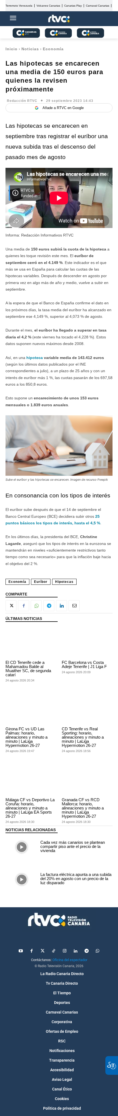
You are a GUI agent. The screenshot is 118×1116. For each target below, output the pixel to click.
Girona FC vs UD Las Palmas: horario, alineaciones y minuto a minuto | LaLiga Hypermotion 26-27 (26, 737)
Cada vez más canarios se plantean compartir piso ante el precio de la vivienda (72, 846)
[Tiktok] (53, 951)
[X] (10, 605)
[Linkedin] (61, 605)
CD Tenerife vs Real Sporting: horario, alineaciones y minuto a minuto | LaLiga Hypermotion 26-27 (83, 737)
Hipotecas (64, 582)
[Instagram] (64, 951)
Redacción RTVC (22, 100)
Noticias (30, 49)
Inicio (11, 49)
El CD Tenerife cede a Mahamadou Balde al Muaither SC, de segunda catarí (28, 668)
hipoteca (34, 357)
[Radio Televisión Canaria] (59, 919)
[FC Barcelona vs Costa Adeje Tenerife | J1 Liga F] (87, 642)
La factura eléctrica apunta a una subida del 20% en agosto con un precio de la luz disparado (75, 878)
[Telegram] (48, 605)
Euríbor (40, 582)
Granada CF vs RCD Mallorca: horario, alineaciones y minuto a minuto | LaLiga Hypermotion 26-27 (83, 808)
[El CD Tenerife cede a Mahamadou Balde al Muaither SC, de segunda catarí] (30, 642)
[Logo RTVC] (59, 18)
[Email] (74, 605)
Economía (53, 49)
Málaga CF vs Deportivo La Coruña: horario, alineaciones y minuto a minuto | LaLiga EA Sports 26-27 (30, 808)
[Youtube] (20, 951)
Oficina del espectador (69, 960)
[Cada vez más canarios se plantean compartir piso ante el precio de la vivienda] (21, 847)
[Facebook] (23, 605)
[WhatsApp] (36, 605)
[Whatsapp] (97, 951)
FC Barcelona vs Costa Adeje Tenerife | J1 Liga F (84, 664)
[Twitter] (42, 951)
